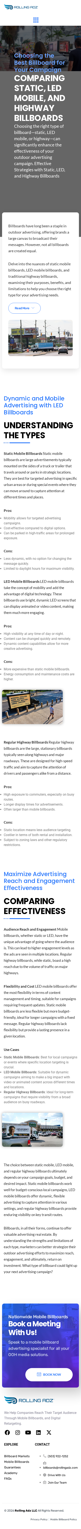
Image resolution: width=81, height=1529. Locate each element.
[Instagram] (17, 1432)
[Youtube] (28, 1432)
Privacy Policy (39, 1519)
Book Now (52, 1374)
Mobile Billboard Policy (63, 1519)
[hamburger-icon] (35, 21)
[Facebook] (7, 1432)
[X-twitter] (49, 1432)
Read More (22, 308)
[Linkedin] (38, 1432)
